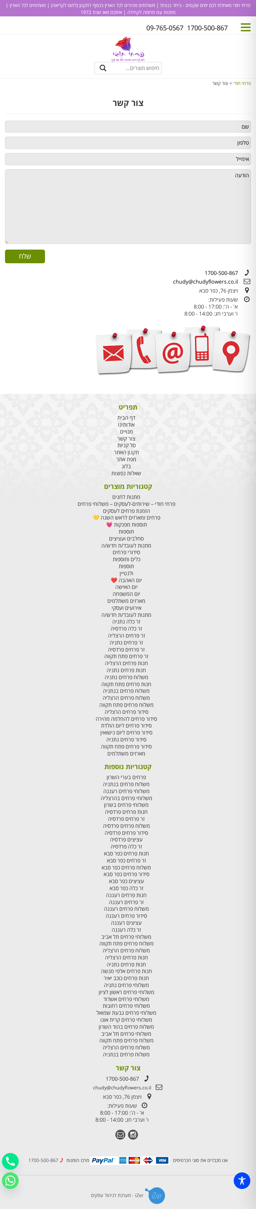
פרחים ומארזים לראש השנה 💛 (126, 517)
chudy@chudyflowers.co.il (205, 281)
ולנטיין (126, 573)
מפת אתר (126, 459)
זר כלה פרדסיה (126, 628)
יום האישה (126, 587)
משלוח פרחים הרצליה (126, 697)
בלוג (126, 466)
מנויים (126, 431)
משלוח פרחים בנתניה (126, 690)
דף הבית (126, 417)
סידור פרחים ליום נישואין (126, 732)
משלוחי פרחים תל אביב (126, 936)
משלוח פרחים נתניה (126, 677)
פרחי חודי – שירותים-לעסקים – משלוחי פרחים (126, 504)
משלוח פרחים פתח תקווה (126, 704)
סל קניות (126, 445)
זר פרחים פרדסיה (126, 649)
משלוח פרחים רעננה (126, 908)
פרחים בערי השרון (126, 777)
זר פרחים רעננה (126, 902)
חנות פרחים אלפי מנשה (126, 971)
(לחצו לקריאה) (64, 5)
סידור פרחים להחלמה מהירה (126, 718)
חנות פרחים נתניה (126, 670)
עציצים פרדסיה (126, 839)
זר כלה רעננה (126, 929)
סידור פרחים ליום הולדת (126, 725)
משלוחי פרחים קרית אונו (126, 1019)
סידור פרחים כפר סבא (126, 874)
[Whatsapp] (10, 1180)
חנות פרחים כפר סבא (126, 853)
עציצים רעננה (126, 922)
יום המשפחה (126, 594)
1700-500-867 (221, 273)
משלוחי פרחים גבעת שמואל (126, 1012)
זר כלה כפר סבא (126, 888)
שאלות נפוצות (126, 473)
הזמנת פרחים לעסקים (126, 511)
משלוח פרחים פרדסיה (126, 825)
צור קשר (126, 438)
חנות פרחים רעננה (126, 895)
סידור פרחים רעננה (126, 915)
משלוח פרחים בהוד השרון (126, 1026)
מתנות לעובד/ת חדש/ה (126, 545)
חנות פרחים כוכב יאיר (126, 978)
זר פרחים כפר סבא (126, 860)
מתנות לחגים (126, 497)
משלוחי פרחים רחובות (126, 1005)
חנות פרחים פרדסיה (126, 811)
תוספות (126, 531)
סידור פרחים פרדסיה (126, 832)
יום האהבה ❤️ (126, 580)
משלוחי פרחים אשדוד (126, 999)
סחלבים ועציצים (126, 538)
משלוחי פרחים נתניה (126, 985)
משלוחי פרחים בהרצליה (126, 798)
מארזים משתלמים (126, 601)
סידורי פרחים (126, 552)
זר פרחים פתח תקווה (126, 656)
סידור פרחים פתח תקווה (126, 746)
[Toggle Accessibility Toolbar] (242, 1181)
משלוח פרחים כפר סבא (126, 867)
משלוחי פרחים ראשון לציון (126, 992)
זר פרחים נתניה (126, 642)
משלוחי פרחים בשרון (126, 804)
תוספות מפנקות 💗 (126, 524)
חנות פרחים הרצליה (126, 663)
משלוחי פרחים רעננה (126, 791)
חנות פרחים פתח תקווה (126, 684)
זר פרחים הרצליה (126, 635)
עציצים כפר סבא (126, 881)
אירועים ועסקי (126, 607)
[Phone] (10, 1161)
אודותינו (126, 424)
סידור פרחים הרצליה (126, 711)
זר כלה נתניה (126, 621)
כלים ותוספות (126, 559)
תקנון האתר (126, 452)
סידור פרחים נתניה (126, 739)
